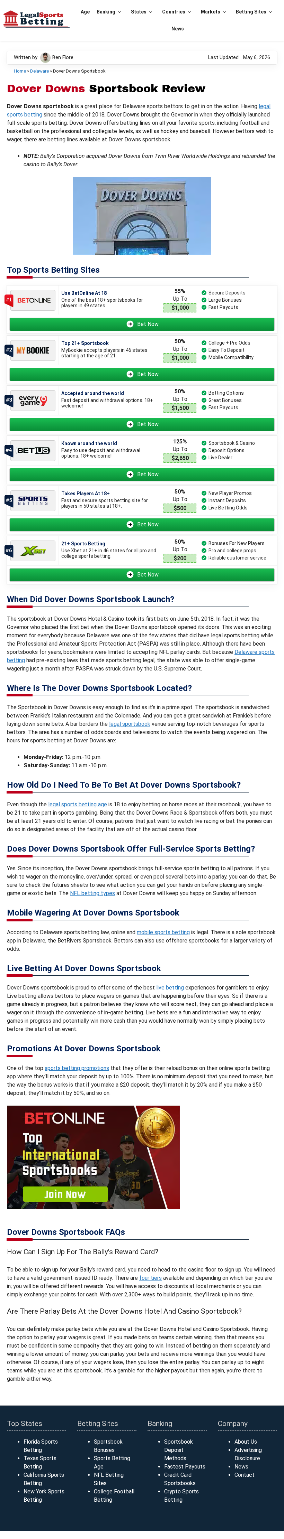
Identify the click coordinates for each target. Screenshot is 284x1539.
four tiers (150, 1278)
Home (20, 71)
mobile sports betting (163, 932)
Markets (210, 12)
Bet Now (148, 324)
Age (85, 12)
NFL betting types (92, 893)
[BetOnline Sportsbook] (33, 300)
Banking (106, 12)
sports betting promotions (77, 1068)
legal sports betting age (77, 804)
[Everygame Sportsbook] (33, 400)
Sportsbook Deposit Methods (178, 1450)
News (177, 28)
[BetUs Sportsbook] (33, 451)
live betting (170, 987)
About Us (245, 1441)
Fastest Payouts (184, 1466)
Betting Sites (251, 12)
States (139, 12)
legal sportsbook (129, 724)
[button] (119, 12)
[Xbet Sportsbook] (33, 551)
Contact (244, 1475)
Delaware (39, 71)
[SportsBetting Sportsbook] (33, 500)
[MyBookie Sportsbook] (33, 350)
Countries (173, 12)
